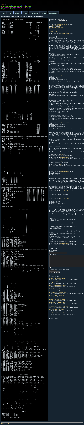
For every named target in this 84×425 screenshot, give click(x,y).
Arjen (61, 161)
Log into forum (74, 253)
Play (10, 13)
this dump (54, 21)
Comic (44, 13)
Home (3, 13)
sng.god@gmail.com (65, 190)
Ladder (17, 13)
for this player (56, 25)
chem (61, 154)
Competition (34, 13)
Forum (25, 13)
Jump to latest (53, 31)
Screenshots (53, 13)
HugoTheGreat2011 (64, 33)
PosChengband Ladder (61, 24)
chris (61, 164)
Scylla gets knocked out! (56, 27)
